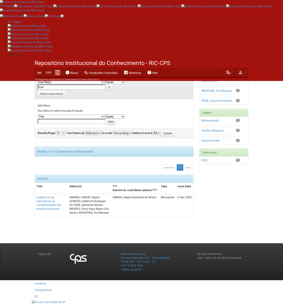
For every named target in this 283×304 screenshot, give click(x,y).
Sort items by (75, 133)
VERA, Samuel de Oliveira (216, 100)
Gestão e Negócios (212, 130)
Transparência (43, 290)
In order (107, 133)
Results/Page (46, 133)
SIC (36, 296)
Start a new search (51, 93)
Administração (210, 120)
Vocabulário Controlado (101, 72)
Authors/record (142, 133)
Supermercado (210, 140)
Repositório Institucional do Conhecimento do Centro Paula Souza (68, 79)
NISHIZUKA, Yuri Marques (216, 90)
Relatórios (132, 72)
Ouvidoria (40, 283)
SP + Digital (7, 5)
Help (152, 72)
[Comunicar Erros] (62, 15)
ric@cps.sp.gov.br (131, 269)
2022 (204, 160)
